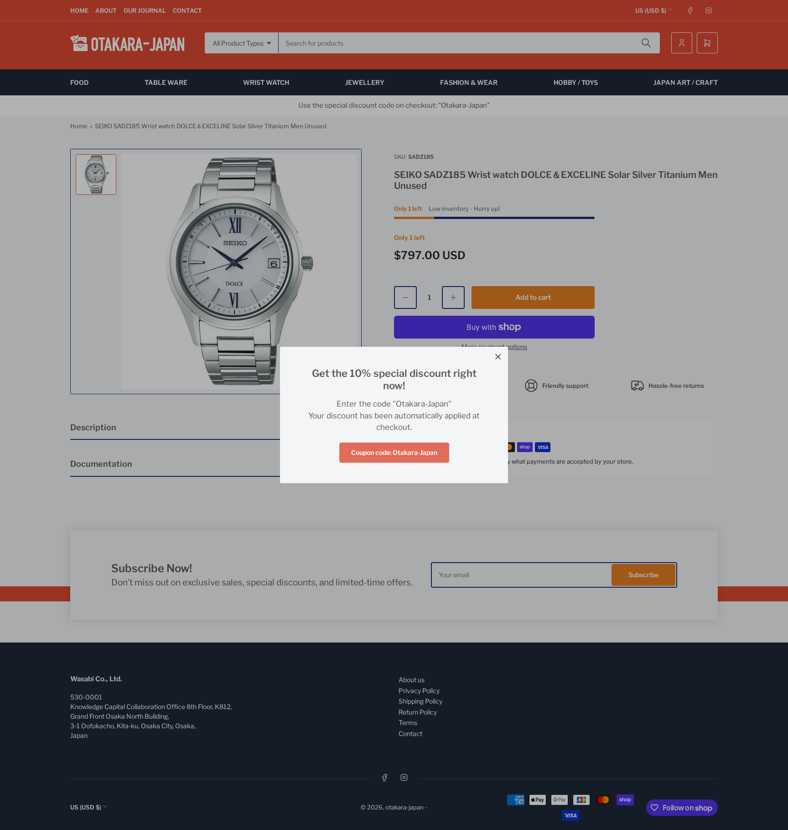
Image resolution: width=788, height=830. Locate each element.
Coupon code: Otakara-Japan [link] (394, 452)
